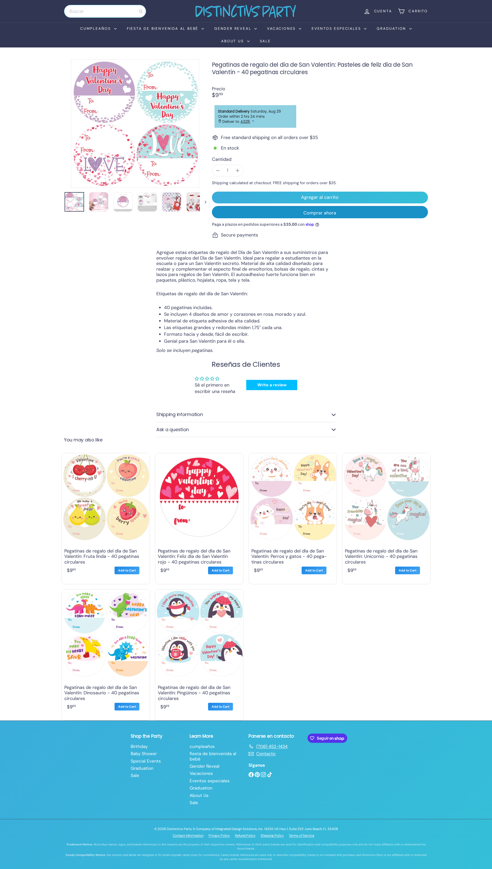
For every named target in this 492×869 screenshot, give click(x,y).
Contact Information (188, 835)
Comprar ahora (319, 213)
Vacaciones (282, 28)
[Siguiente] (203, 202)
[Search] (140, 11)
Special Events (146, 761)
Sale (265, 41)
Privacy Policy (219, 835)
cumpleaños (96, 28)
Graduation (392, 28)
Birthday (139, 746)
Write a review (271, 385)
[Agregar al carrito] (127, 570)
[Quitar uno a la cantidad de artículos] (218, 170)
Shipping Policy (272, 835)
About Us (233, 41)
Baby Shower (144, 753)
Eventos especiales (337, 28)
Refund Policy (245, 835)
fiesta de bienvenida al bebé (163, 28)
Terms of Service (301, 835)
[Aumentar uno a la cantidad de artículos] (237, 170)
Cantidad (221, 159)
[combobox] (105, 11)
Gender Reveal (233, 28)
